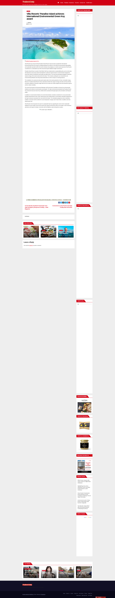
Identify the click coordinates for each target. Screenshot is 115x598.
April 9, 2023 (28, 574)
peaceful (44, 570)
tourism (28, 11)
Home (61, 2)
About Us (67, 593)
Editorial (29, 22)
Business (71, 2)
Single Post (90, 593)
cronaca (61, 570)
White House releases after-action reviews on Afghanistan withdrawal (84, 481)
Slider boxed (78, 595)
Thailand (66, 2)
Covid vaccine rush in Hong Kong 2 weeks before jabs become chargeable (84, 501)
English (99, 597)
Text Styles (90, 595)
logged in (31, 245)
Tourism (77, 2)
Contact (71, 593)
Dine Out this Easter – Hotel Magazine (48, 232)
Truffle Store (89, 2)
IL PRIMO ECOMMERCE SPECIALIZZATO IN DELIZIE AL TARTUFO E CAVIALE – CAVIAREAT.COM (48, 199)
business (79, 570)
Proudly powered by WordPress (28, 594)
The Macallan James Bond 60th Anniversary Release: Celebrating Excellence (83, 507)
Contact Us (82, 2)
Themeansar (43, 594)
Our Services (81, 593)
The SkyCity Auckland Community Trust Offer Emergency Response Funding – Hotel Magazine (36, 207)
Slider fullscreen (84, 595)
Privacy (85, 593)
